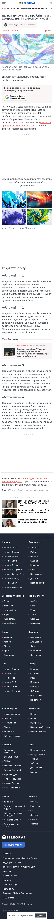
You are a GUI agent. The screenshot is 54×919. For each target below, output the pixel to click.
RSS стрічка (8, 898)
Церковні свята (37, 750)
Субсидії (34, 561)
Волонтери (9, 731)
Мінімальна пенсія (12, 820)
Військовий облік (38, 731)
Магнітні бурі (36, 695)
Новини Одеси (10, 561)
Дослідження (36, 655)
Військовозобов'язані (40, 727)
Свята (32, 745)
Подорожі (34, 682)
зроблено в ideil (10, 910)
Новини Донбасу (11, 578)
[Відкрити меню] (4, 3)
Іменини (34, 772)
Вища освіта (36, 574)
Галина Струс (13, 25)
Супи (32, 810)
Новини (6, 542)
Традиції (34, 759)
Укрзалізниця (10, 623)
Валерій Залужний (12, 770)
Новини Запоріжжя (13, 570)
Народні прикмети (38, 754)
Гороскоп (34, 669)
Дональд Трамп (11, 757)
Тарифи (7, 614)
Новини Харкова (11, 552)
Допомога (35, 578)
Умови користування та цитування (19, 867)
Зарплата (34, 547)
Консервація (36, 806)
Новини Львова (11, 565)
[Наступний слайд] (51, 8)
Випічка (34, 802)
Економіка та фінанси (13, 596)
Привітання (35, 700)
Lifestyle (33, 664)
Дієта (32, 646)
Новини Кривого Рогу (14, 574)
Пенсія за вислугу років (12, 825)
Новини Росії (10, 678)
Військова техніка (12, 736)
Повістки (34, 714)
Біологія (8, 646)
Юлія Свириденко (12, 788)
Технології (8, 637)
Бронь (33, 718)
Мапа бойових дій (12, 714)
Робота (33, 552)
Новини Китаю (10, 687)
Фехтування (36, 623)
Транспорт (9, 606)
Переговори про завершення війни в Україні (25, 9)
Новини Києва (10, 547)
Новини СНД (10, 682)
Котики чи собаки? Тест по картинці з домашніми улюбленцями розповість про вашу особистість (33, 352)
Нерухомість (10, 610)
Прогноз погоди (37, 583)
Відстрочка (35, 723)
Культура (34, 687)
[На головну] (27, 3)
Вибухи (7, 718)
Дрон (6, 651)
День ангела (36, 768)
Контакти (7, 880)
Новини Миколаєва (13, 587)
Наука (5, 632)
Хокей (33, 614)
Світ (4, 664)
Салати (33, 819)
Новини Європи (11, 669)
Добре (40, 915)
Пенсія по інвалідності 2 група (14, 807)
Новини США (10, 673)
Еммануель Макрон (13, 766)
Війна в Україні (9, 708)
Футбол (33, 601)
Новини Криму (10, 583)
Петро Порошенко (12, 779)
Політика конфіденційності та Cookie (20, 858)
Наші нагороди (10, 876)
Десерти (34, 815)
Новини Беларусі (12, 691)
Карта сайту (8, 889)
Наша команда (10, 884)
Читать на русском (10, 31)
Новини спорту (36, 596)
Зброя (7, 727)
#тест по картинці (39, 490)
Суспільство (35, 542)
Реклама (7, 871)
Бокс (32, 606)
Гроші (6, 601)
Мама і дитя (35, 637)
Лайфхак (34, 691)
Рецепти (33, 796)
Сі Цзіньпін (9, 761)
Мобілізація (34, 708)
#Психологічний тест (18, 490)
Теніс (32, 610)
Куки (29, 915)
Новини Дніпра (11, 556)
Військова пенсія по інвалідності (13, 814)
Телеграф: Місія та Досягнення (17, 893)
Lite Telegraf (22, 346)
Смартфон (9, 655)
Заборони (35, 763)
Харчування (36, 642)
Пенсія (5, 796)
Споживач (35, 673)
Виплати (34, 556)
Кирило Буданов (11, 774)
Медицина (35, 565)
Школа (33, 570)
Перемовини (10, 723)
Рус (50, 3)
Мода (32, 678)
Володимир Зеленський (9, 751)
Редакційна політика (12, 862)
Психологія (35, 651)
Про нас (7, 854)
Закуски (34, 824)
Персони (6, 745)
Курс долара (9, 619)
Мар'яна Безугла (11, 783)
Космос (7, 642)
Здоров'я (33, 632)
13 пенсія (8, 802)
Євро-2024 (35, 619)
